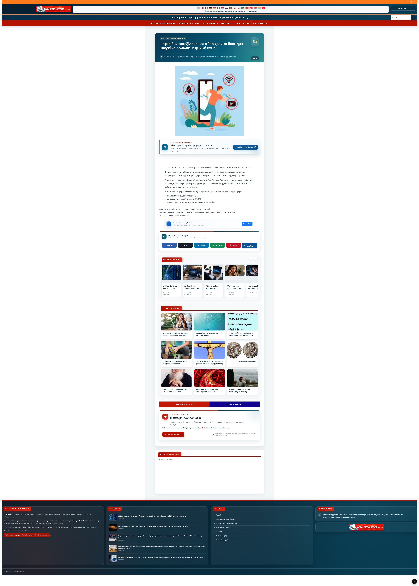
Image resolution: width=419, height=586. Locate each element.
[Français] (206, 8)
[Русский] (227, 8)
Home (161, 57)
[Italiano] (219, 8)
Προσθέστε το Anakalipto (244, 147)
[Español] (214, 8)
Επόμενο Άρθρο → (235, 404)
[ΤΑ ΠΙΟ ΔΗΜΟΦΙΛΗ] (176, 321)
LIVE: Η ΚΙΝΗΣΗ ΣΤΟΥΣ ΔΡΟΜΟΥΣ (189, 23)
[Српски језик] (255, 8)
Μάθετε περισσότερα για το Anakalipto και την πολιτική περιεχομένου (26, 535)
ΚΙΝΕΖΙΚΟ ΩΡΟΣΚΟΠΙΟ (210, 23)
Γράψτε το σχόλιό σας (174, 434)
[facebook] (404, 2)
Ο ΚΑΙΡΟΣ (237, 23)
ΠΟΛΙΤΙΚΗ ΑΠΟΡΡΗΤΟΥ (260, 23)
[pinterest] (414, 2)
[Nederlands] (223, 8)
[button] (251, 258)
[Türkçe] (251, 8)
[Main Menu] (414, 581)
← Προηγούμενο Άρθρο (184, 404)
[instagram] (411, 2)
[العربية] (243, 8)
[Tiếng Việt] (263, 8)
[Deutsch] (210, 8)
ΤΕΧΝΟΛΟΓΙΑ (170, 57)
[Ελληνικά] (198, 8)
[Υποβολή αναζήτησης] (413, 17)
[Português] (231, 8)
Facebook (246, 224)
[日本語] (235, 8)
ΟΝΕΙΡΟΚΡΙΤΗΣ (226, 23)
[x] (407, 2)
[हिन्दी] (259, 8)
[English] (202, 8)
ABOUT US (246, 23)
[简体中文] (247, 8)
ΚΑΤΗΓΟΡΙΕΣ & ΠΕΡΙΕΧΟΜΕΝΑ (165, 23)
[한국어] (239, 8)
